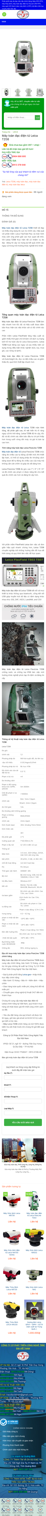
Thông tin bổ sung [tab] (13, 215)
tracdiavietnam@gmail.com (19, 1394)
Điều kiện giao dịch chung (14, 1436)
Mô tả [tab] (5, 210)
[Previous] (6, 58)
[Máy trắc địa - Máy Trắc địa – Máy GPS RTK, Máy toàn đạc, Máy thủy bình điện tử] (23, 14)
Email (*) (7, 1085)
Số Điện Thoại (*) (11, 1097)
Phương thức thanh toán (13, 1445)
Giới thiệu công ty (10, 1431)
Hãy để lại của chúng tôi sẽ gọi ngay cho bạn (25, 104)
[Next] (40, 58)
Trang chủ (6, 132)
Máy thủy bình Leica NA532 (34, 1251)
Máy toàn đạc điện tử (11, 452)
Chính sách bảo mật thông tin (15, 1449)
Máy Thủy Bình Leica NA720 (12, 1288)
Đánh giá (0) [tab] (9, 221)
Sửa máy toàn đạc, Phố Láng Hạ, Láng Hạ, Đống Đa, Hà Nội (23, 1166)
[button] (4, 14)
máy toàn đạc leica (17, 184)
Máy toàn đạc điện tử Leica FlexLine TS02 (34, 1215)
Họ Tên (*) (8, 1073)
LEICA (15, 132)
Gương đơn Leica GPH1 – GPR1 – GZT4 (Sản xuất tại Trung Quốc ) (34, 1325)
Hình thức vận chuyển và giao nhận (18, 1441)
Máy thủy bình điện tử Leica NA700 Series (12, 1252)
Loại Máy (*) (9, 1108)
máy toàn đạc (22, 181)
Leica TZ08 (10, 181)
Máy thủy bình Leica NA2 (34, 1288)
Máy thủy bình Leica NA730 (11, 1214)
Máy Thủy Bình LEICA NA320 (12, 1323)
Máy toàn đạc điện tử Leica (15, 427)
